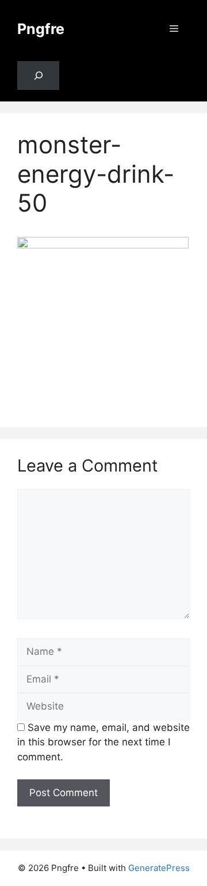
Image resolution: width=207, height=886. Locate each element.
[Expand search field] (38, 76)
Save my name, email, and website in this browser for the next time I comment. (103, 742)
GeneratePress (159, 867)
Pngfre (40, 28)
